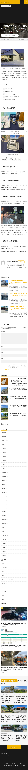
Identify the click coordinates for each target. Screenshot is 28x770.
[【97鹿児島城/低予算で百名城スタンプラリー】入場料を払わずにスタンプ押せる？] (4, 283)
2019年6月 (4, 551)
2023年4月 (4, 460)
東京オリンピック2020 (7, 579)
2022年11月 (5, 476)
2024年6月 (4, 432)
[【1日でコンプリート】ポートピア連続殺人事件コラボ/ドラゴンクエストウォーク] (4, 399)
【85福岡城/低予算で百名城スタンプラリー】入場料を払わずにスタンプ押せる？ (18, 308)
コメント (3, 331)
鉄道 (3, 599)
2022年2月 (4, 511)
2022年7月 (4, 492)
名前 (2, 346)
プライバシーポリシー (6, 755)
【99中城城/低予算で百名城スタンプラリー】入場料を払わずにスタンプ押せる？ (17, 415)
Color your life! (18, 763)
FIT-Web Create (15, 765)
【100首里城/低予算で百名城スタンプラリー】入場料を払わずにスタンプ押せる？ (18, 407)
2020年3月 (4, 527)
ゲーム (3, 563)
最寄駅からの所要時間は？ (9, 99)
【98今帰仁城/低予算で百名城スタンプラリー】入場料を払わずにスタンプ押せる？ (20, 718)
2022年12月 (5, 472)
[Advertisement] (19, 13)
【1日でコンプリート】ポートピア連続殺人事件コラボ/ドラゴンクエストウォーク (18, 398)
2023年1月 (4, 468)
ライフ (3, 571)
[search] (10, 6)
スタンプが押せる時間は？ (9, 94)
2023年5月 (4, 456)
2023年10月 (5, 440)
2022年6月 (4, 496)
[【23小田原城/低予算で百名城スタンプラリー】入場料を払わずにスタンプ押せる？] (4, 390)
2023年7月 (4, 448)
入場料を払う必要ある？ (9, 91)
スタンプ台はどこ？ (8, 88)
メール (2, 352)
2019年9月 (4, 539)
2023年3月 (4, 464)
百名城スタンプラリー (10, 35)
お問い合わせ (4, 753)
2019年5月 (4, 555)
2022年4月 (4, 504)
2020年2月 (4, 531)
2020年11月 (5, 523)
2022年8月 (4, 488)
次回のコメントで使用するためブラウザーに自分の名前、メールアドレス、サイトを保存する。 (14, 366)
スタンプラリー (5, 694)
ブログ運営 (4, 567)
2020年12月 (5, 519)
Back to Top (14, 747)
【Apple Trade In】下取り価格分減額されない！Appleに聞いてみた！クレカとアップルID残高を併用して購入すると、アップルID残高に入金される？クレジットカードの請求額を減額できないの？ (18, 382)
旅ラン (3, 575)
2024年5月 (4, 436)
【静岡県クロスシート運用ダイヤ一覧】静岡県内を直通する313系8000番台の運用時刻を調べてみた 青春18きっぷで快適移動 (14, 669)
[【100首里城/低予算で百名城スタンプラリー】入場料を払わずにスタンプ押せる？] (4, 408)
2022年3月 (4, 508)
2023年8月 (4, 444)
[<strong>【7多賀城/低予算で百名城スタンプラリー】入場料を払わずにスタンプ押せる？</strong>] (4, 296)
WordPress (14, 766)
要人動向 (4, 591)
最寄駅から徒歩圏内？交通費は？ (11, 96)
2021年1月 (4, 515)
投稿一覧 (21, 261)
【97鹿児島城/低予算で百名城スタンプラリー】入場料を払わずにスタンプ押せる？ (18, 282)
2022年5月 (4, 500)
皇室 (3, 587)
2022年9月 (4, 484)
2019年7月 (4, 547)
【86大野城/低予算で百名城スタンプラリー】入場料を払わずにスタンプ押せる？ (20, 738)
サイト (2, 358)
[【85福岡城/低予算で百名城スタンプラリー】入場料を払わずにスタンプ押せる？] (4, 309)
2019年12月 (5, 535)
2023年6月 (4, 452)
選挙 (3, 595)
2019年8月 (4, 543)
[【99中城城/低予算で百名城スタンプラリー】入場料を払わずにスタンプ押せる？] (4, 416)
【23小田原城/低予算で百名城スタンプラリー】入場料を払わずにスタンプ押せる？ (18, 389)
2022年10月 (5, 480)
